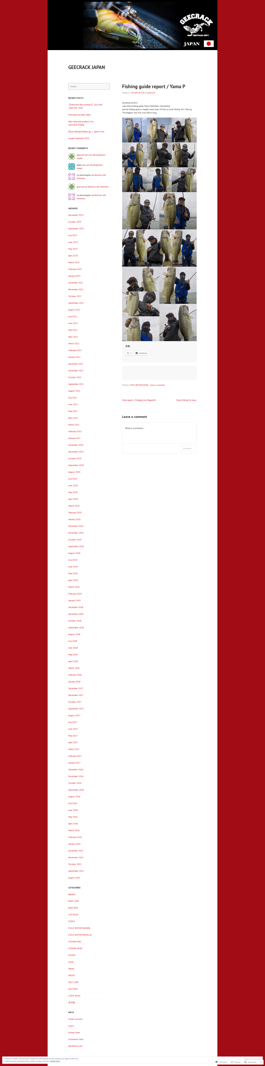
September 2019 (76, 546)
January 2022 (74, 357)
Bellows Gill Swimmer (98, 186)
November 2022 (76, 289)
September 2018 (76, 627)
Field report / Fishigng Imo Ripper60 (139, 400)
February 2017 (75, 756)
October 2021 (74, 377)
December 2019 (75, 526)
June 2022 (73, 323)
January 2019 (74, 600)
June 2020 (73, 485)
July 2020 (72, 478)
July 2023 (72, 235)
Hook (70, 961)
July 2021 (72, 397)
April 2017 (73, 742)
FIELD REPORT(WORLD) (80, 934)
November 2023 (76, 215)
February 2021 (75, 431)
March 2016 (74, 830)
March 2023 (74, 262)
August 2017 (74, 715)
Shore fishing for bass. (186, 400)
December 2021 (75, 363)
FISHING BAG (74, 941)
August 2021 (74, 390)
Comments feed (75, 1039)
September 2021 (76, 384)
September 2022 (76, 303)
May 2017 (73, 735)
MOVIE (71, 975)
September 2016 (76, 789)
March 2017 (74, 749)
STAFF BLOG (74, 995)
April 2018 (73, 661)
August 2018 (74, 634)
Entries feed (74, 1032)
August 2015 (74, 877)
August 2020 (74, 472)
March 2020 (74, 505)
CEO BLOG (73, 914)
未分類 (71, 1002)
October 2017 (74, 701)
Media (71, 968)
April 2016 (73, 823)
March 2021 (74, 424)
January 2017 (74, 762)
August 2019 (74, 553)
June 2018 (73, 647)
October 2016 (74, 783)
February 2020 (75, 512)
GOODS (71, 955)
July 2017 (72, 722)
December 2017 (75, 688)
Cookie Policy (55, 1061)
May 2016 (73, 816)
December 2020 (75, 445)
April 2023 (73, 255)
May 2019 (73, 573)
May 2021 (73, 411)
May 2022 (73, 330)
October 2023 (74, 221)
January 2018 (74, 681)
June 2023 (73, 242)
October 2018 (74, 620)
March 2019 (74, 587)
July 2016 (72, 803)
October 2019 (74, 539)
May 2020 (73, 492)
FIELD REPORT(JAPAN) (139, 385)
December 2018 (75, 607)
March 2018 (74, 668)
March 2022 (74, 343)
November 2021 (76, 370)
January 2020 (74, 519)
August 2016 (74, 796)
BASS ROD (73, 907)
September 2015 (76, 870)
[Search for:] (89, 86)
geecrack (151, 92)
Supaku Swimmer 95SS (78, 138)
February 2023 (75, 269)
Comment (187, 448)
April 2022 (73, 336)
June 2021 (73, 404)
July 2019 (72, 559)
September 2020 (76, 465)
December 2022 (75, 282)
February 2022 (75, 350)
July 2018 (72, 641)
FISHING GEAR (75, 948)
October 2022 (74, 296)
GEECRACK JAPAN (86, 67)
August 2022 (74, 309)
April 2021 (73, 417)
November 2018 (76, 614)
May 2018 (73, 654)
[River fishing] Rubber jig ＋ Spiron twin (86, 131)
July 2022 (72, 316)
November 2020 (76, 451)
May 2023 (73, 248)
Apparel (71, 894)
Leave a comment (157, 385)
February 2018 (75, 674)
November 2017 (76, 695)
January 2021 (74, 438)
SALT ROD (73, 988)
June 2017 (73, 729)
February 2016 (75, 837)
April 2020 (73, 499)
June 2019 (73, 566)
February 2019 (75, 593)
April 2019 (73, 580)
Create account (75, 1019)
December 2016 (75, 769)
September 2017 (76, 708)
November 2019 (76, 532)
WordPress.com (75, 1046)
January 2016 (74, 843)
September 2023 (76, 228)
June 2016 (73, 810)
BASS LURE (73, 901)
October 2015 (74, 864)
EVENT (71, 921)
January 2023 (74, 275)
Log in (71, 1025)
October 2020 (74, 458)
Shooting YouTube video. (79, 114)
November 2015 (76, 857)
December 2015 (75, 850)
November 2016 (76, 776)
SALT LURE (73, 982)
